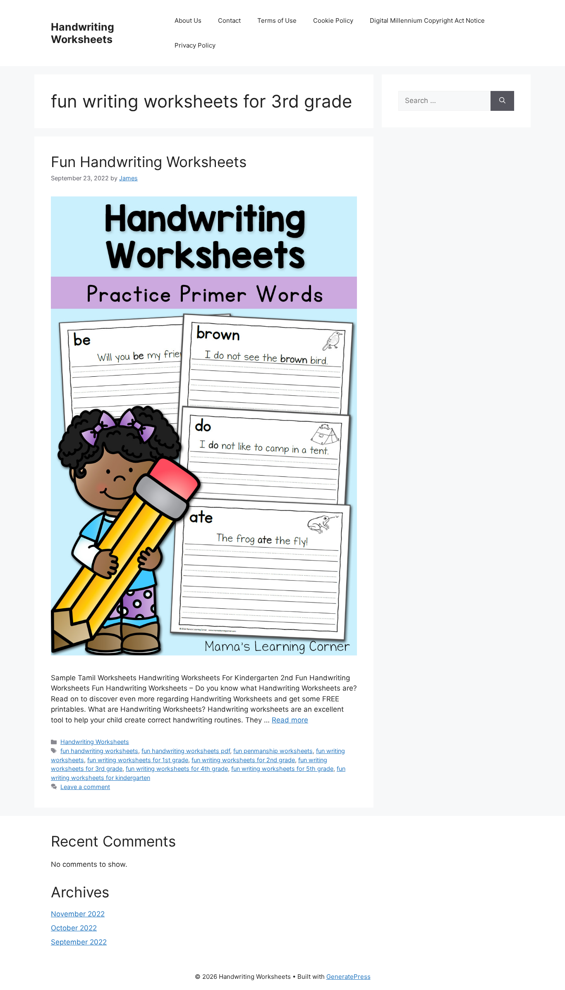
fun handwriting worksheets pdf (185, 750)
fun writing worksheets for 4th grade (177, 768)
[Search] (502, 101)
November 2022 (78, 914)
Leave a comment (85, 786)
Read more (290, 720)
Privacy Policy (195, 45)
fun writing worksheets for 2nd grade (243, 759)
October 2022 (74, 928)
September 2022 (79, 942)
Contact (229, 20)
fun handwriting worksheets (99, 750)
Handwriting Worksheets (82, 33)
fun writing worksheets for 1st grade (137, 759)
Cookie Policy (333, 20)
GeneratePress (348, 976)
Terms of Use (277, 20)
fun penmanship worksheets (273, 750)
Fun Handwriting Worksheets (149, 161)
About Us (188, 20)
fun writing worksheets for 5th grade (282, 768)
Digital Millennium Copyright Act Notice (427, 20)
